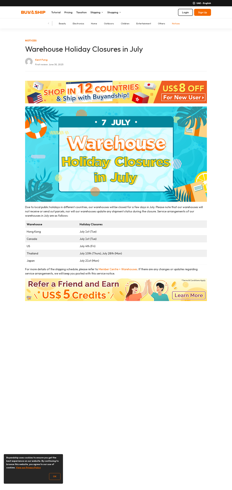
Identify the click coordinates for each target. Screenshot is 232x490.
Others (161, 23)
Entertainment (143, 23)
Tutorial (56, 12)
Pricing (68, 12)
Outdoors (109, 23)
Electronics (78, 23)
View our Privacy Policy (28, 467)
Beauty (62, 23)
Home (94, 23)
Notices (176, 23)
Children (125, 23)
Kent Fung (41, 59)
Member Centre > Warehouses (118, 269)
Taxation (81, 12)
